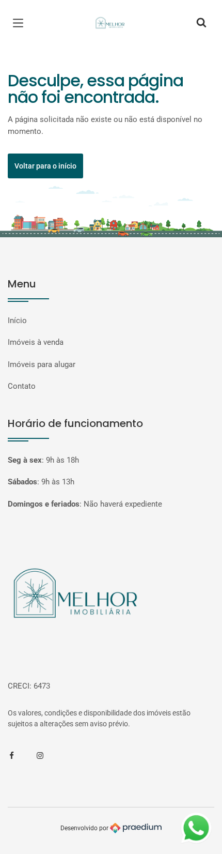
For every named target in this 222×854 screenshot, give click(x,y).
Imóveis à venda (36, 342)
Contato (22, 386)
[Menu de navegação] (21, 23)
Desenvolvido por (85, 827)
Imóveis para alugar (41, 364)
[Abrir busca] (201, 23)
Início (17, 320)
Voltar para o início (45, 166)
